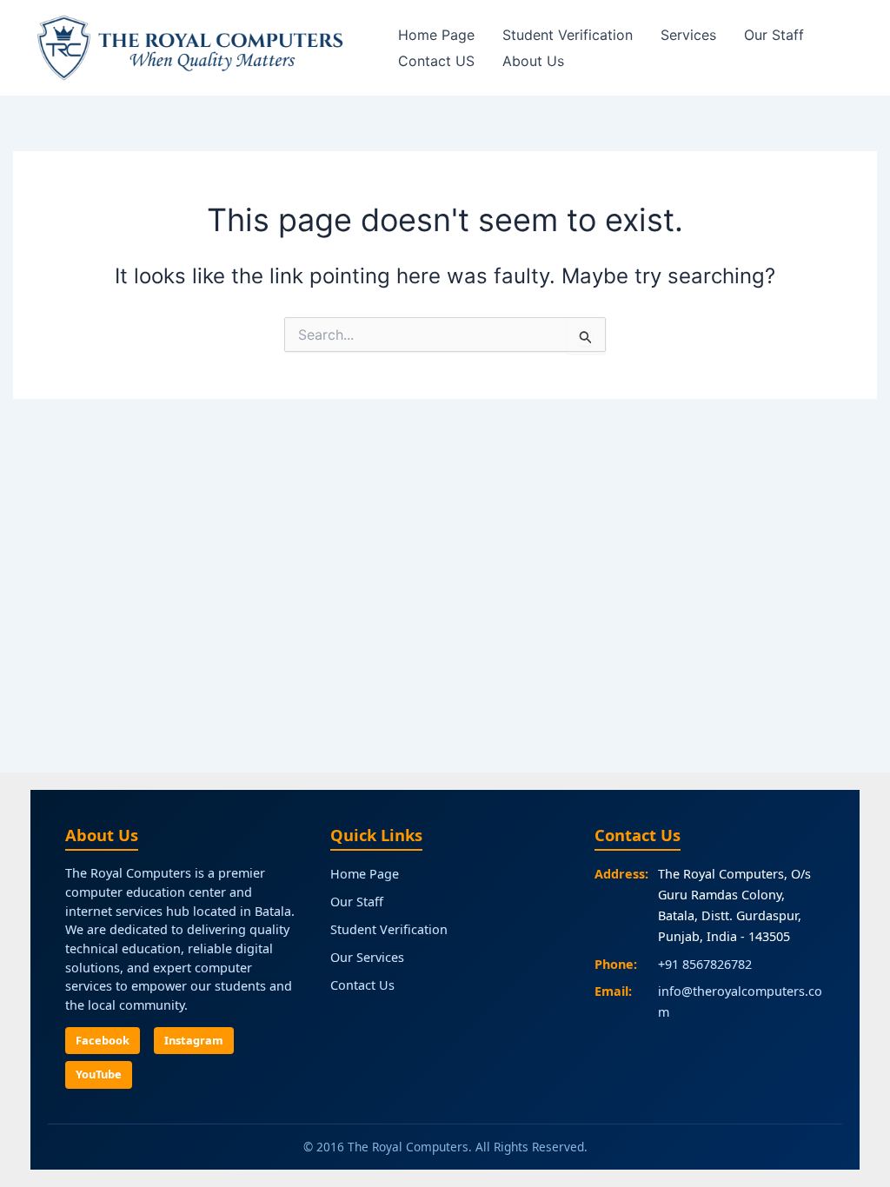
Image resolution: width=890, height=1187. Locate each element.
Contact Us (362, 985)
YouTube (99, 1074)
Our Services (367, 957)
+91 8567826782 (705, 964)
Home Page (436, 34)
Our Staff (774, 34)
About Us (533, 61)
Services (688, 34)
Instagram (193, 1040)
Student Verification (567, 34)
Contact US (436, 61)
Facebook (103, 1040)
